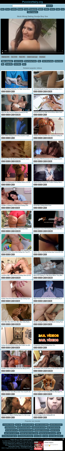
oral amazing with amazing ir (25, 436)
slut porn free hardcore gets (26, 430)
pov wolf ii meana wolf (27, 424)
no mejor (45, 436)
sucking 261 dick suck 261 (38, 427)
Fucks (26, 9)
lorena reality (37, 436)
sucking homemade (10, 427)
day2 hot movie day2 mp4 (23, 427)
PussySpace (24, 446)
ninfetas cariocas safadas (41, 424)
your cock (18, 424)
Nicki (24, 64)
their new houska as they (53, 427)
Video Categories (32, 12)
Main (2, 9)
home (12, 439)
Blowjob (20, 9)
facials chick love (55, 430)
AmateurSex (33, 9)
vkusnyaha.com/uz (14, 446)
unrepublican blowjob (8, 424)
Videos (46, 9)
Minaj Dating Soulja (30, 61)
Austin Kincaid (19, 61)
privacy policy (27, 439)
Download (42, 57)
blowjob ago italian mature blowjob (29, 433)
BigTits (41, 9)
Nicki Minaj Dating (48, 61)
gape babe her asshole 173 (12, 433)
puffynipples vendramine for (42, 430)
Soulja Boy (9, 64)
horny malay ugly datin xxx (56, 436)
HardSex (13, 9)
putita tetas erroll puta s (56, 424)
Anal (62, 9)
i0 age (58, 433)
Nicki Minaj (17, 64)
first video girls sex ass (11, 430)
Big (3, 64)
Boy (39, 61)
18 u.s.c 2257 (19, 439)
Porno (7, 9)
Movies (52, 9)
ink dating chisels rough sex (9, 436)
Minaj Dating (58, 61)
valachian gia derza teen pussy (47, 433)
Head (57, 9)
